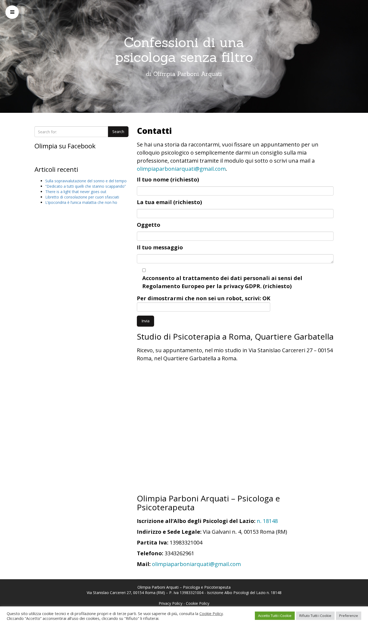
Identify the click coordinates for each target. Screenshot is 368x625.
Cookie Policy (197, 603)
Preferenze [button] (348, 615)
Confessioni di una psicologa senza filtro (184, 50)
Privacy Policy (170, 603)
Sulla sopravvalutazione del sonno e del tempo (86, 180)
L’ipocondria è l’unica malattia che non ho (81, 202)
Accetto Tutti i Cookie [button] (274, 615)
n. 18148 (267, 521)
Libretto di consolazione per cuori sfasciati (82, 197)
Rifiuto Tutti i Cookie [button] (315, 615)
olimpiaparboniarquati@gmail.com (181, 168)
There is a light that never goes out (75, 191)
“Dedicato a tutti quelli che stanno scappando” (85, 186)
